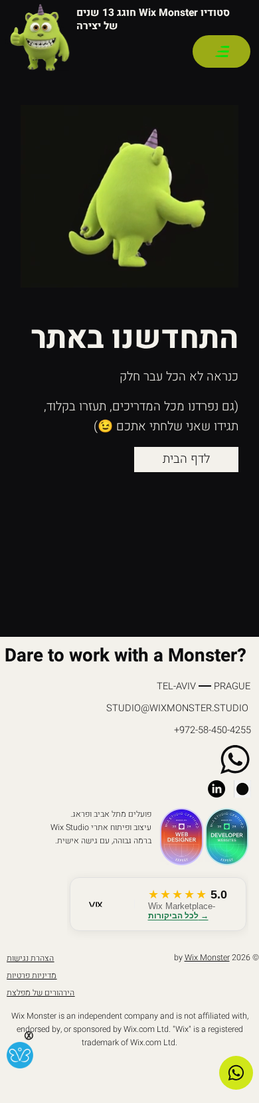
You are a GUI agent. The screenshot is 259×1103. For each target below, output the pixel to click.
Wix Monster (207, 958)
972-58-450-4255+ (212, 730)
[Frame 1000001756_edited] (242, 789)
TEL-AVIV (176, 686)
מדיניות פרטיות (31, 975)
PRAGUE (232, 686)
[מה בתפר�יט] (221, 51)
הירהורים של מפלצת (40, 993)
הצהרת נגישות (30, 958)
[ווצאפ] (236, 1073)
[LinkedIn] (216, 789)
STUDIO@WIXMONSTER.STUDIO (177, 708)
